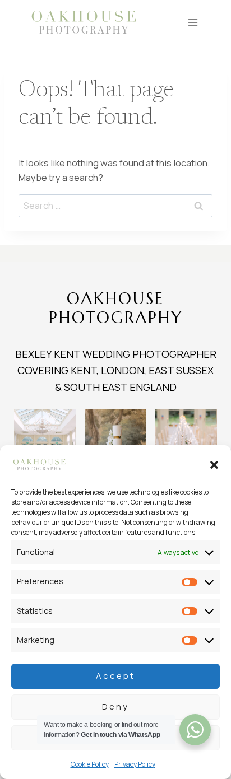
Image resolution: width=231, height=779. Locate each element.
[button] (214, 464)
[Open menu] (193, 22)
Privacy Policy (134, 764)
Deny (115, 706)
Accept (115, 676)
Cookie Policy (90, 764)
